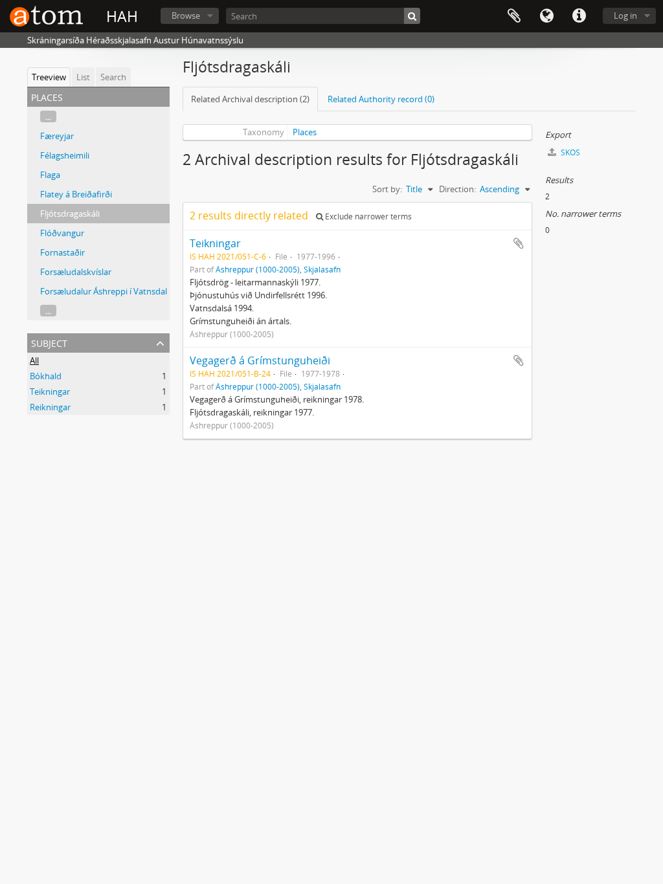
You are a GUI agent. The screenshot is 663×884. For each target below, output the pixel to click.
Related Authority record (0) (381, 99)
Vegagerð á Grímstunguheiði (260, 360)
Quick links (579, 16)
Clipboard (514, 16)
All (34, 360)
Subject (49, 342)
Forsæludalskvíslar (75, 272)
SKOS (569, 152)
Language (546, 16)
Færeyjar (57, 136)
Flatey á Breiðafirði (76, 194)
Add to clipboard (518, 243)
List (83, 77)
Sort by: (387, 189)
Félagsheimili (64, 155)
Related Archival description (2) (250, 99)
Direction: (457, 189)
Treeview (49, 77)
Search (113, 77)
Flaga (50, 175)
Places (305, 132)
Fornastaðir (62, 252)
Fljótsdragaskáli (70, 213)
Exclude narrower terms (367, 216)
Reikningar (50, 407)
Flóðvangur (62, 233)
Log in (625, 15)
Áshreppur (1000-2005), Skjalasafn (278, 269)
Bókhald (46, 376)
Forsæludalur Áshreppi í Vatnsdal (103, 291)
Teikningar (50, 391)
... (48, 116)
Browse (186, 15)
